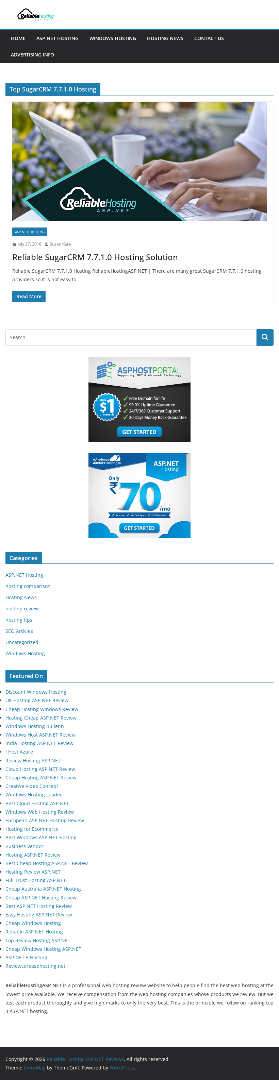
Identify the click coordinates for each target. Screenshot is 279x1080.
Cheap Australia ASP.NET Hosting (43, 888)
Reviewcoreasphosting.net (35, 966)
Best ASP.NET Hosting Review (38, 906)
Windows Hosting (112, 38)
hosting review (22, 608)
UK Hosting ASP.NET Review (36, 700)
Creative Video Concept (31, 786)
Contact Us (209, 38)
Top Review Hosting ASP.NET (37, 940)
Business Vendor (24, 846)
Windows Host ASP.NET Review (40, 734)
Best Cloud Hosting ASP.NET (37, 803)
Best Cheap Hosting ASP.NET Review (46, 863)
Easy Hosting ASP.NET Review (38, 914)
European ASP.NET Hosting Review (44, 820)
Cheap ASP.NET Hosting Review (41, 897)
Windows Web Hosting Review (39, 812)
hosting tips (18, 620)
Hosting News (165, 38)
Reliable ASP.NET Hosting (34, 931)
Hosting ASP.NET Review (33, 854)
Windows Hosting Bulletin (34, 726)
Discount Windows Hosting (35, 692)
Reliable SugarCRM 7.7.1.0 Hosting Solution (95, 257)
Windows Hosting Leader (33, 794)
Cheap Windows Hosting (33, 923)
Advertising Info (32, 54)
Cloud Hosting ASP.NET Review (40, 769)
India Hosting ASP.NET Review (39, 743)
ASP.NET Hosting (57, 38)
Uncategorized (21, 642)
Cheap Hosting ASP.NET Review (41, 777)
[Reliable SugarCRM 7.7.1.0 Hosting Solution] (139, 161)
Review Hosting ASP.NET (33, 760)
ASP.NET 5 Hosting (26, 957)
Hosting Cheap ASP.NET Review (41, 717)
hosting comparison (28, 586)
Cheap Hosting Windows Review (41, 709)
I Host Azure (19, 751)
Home (18, 38)
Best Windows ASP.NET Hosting (41, 837)
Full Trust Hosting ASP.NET (35, 880)
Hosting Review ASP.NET (33, 871)
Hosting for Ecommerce (32, 829)
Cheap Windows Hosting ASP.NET (43, 949)
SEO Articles (19, 631)
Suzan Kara (60, 244)
